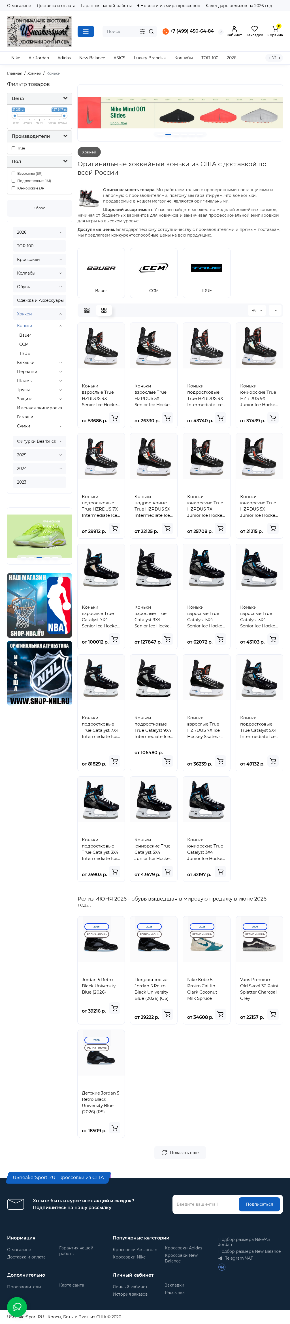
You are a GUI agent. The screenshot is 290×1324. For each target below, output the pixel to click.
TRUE (24, 353)
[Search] (151, 31)
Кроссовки (28, 259)
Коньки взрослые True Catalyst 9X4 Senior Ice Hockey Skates (153, 616)
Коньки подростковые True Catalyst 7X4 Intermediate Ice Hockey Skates (100, 727)
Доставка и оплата (56, 5)
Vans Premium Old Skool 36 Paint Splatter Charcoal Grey (259, 989)
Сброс (39, 208)
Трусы (23, 389)
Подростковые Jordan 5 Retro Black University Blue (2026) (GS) (152, 989)
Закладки (174, 1285)
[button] (23, 557)
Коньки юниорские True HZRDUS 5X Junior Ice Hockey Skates (259, 506)
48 (254, 310)
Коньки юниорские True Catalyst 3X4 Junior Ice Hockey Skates (206, 849)
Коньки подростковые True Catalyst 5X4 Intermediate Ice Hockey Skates (258, 727)
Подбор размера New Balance (249, 1251)
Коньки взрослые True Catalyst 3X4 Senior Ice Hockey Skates (259, 616)
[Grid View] (104, 310)
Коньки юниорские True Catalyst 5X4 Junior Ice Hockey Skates (153, 849)
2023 (21, 482)
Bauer (25, 335)
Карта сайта (71, 1285)
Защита (25, 398)
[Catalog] (86, 31)
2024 (22, 468)
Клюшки (26, 362)
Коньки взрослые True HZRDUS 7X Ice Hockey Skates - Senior (204, 727)
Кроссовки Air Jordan (135, 1249)
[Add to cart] (114, 417)
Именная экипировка (39, 407)
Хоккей (24, 314)
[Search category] (142, 31)
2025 (21, 455)
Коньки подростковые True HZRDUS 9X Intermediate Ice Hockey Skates (205, 395)
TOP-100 (25, 245)
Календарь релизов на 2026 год (239, 5)
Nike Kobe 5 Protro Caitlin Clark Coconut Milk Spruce (202, 989)
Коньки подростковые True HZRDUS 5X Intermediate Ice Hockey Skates (152, 506)
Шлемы (25, 380)
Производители (24, 1286)
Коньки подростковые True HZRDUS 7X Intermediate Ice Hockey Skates (100, 506)
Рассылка (175, 1292)
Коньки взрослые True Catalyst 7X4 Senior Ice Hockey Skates (100, 616)
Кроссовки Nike (129, 1257)
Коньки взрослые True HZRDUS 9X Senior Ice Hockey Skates (100, 395)
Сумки (23, 426)
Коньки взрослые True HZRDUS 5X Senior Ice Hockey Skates (153, 395)
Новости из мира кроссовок (169, 5)
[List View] (87, 310)
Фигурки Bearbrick (36, 441)
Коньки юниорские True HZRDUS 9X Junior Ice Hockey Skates (259, 395)
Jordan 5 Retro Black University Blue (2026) (99, 986)
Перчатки (27, 371)
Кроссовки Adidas (183, 1248)
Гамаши (25, 416)
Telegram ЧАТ (238, 1258)
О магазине (19, 5)
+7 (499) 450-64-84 (191, 31)
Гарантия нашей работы (106, 5)
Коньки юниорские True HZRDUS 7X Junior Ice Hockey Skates (206, 506)
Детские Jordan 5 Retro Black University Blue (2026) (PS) (100, 1102)
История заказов (130, 1294)
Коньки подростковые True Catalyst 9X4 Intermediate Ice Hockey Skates (153, 727)
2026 (22, 232)
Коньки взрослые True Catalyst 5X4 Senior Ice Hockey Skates (206, 616)
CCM (24, 344)
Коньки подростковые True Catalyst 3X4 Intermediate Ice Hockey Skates (100, 849)
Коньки (24, 325)
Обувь (23, 286)
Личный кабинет (130, 1286)
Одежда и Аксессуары (40, 300)
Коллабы (26, 273)
